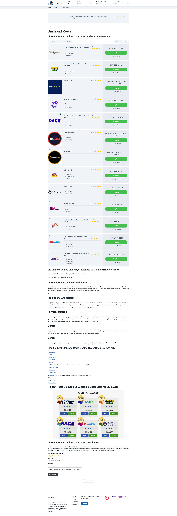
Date (61, 41)
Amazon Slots (52, 357)
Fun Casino (51, 362)
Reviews (56, 7)
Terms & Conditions (76, 500)
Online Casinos (59, 2)
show (91, 480)
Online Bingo (69, 2)
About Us (75, 503)
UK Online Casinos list (78, 274)
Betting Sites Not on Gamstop (101, 2)
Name (68, 41)
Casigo (50, 354)
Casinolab (51, 375)
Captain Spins (52, 383)
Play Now (116, 53)
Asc (119, 41)
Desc (126, 41)
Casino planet (52, 352)
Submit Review (53, 474)
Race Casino (52, 359)
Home (49, 7)
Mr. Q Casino (52, 380)
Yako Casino (52, 370)
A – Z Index (90, 2)
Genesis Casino (52, 372)
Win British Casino (53, 367)
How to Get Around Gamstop (118, 2)
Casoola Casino (53, 377)
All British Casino (53, 365)
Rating (53, 41)
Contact (75, 504)
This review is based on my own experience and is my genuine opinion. (65, 470)
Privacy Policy (75, 497)
